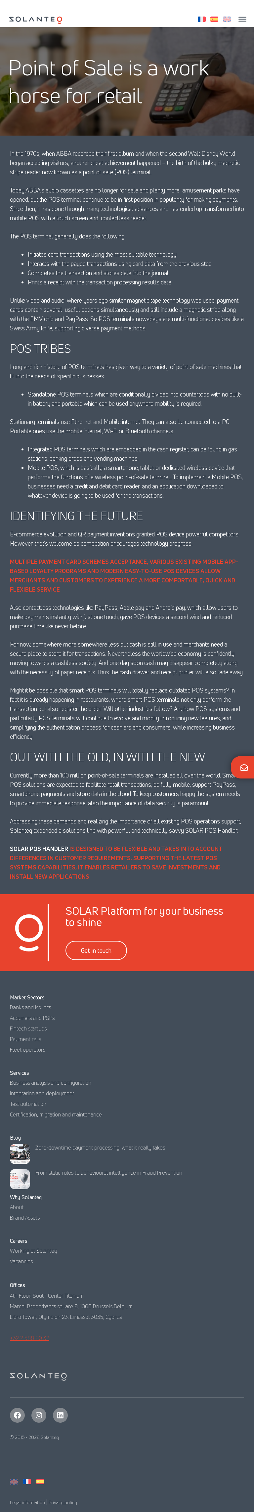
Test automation (28, 1104)
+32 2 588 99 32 (29, 1338)
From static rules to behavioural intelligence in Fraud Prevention (108, 1172)
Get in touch (96, 950)
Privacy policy (63, 1502)
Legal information (27, 1502)
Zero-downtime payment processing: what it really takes (100, 1147)
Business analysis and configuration (50, 1082)
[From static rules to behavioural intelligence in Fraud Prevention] (20, 1181)
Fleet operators (27, 1049)
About (16, 1207)
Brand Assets (25, 1217)
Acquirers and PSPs (32, 1018)
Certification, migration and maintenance (56, 1114)
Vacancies (21, 1261)
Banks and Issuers (30, 1007)
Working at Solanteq (33, 1250)
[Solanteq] (35, 20)
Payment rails (25, 1039)
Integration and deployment (42, 1093)
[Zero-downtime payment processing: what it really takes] (20, 1155)
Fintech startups (28, 1028)
